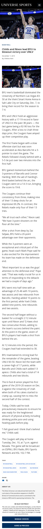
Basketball (6, 45)
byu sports (23, 468)
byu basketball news (9, 468)
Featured (34, 472)
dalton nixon (34, 468)
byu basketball (8, 463)
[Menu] (39, 5)
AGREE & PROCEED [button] (21, 525)
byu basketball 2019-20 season (25, 463)
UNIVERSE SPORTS (16, 5)
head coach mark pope (10, 472)
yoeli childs (24, 472)
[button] (39, 502)
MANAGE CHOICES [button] (22, 519)
